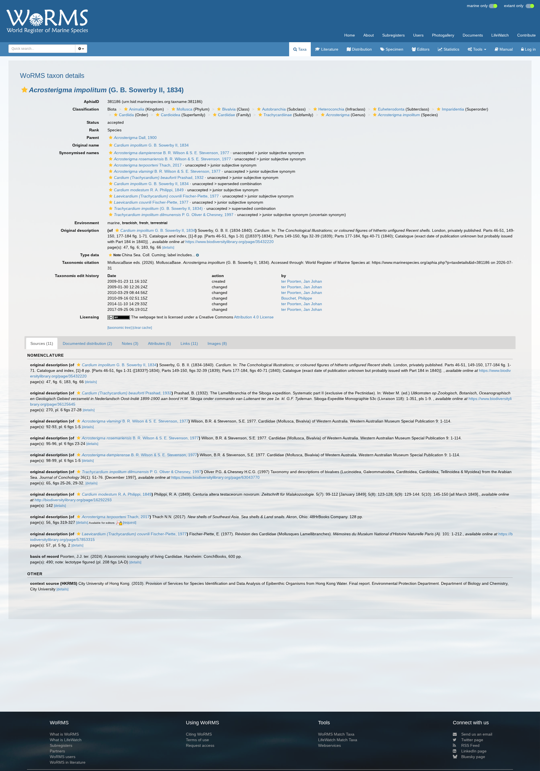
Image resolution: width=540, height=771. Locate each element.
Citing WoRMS (199, 734)
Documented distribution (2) (87, 343)
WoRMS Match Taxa (336, 734)
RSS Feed (470, 745)
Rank (94, 130)
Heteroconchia (331, 109)
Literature (329, 49)
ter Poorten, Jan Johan (301, 281)
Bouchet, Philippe (296, 298)
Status (93, 122)
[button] (24, 89)
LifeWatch (500, 35)
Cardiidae (226, 115)
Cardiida (126, 115)
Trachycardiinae (278, 115)
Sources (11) (41, 343)
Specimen (393, 49)
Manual (505, 49)
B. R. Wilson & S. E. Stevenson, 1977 (171, 152)
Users (418, 35)
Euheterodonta (391, 109)
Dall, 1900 (135, 137)
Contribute (526, 35)
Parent (93, 137)
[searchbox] (40, 49)
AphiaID (91, 101)
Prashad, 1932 (159, 177)
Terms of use (197, 740)
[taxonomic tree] (119, 328)
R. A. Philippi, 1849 (149, 190)
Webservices (329, 745)
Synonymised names (79, 152)
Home (349, 35)
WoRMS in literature (68, 762)
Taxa (302, 49)
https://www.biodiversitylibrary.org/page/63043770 (215, 477)
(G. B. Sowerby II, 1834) (158, 208)
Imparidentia (453, 109)
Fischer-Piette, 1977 (166, 196)
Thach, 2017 (148, 165)
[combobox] (41, 48)
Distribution (361, 49)
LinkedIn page (474, 751)
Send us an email (476, 734)
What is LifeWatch (66, 740)
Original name (85, 145)
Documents (473, 35)
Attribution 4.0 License (254, 317)
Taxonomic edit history (77, 275)
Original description (80, 230)
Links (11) (189, 343)
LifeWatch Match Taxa (337, 740)
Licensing (89, 317)
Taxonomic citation (80, 262)
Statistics (450, 49)
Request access (200, 745)
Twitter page (472, 740)
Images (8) (217, 343)
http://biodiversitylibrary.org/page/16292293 (73, 500)
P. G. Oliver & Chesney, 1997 (173, 214)
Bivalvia (229, 109)
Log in (530, 49)
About (368, 35)
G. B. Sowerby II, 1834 (151, 145)
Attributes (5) (159, 343)
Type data (89, 255)
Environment (87, 223)
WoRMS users (62, 756)
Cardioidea (170, 115)
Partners (57, 751)
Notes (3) (130, 343)
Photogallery (443, 35)
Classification (86, 109)
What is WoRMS (64, 734)
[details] (168, 247)
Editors (422, 49)
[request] (129, 523)
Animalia (136, 109)
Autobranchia (274, 109)
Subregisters (393, 35)
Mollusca (184, 109)
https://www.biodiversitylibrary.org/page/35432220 (229, 241)
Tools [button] (477, 49)
